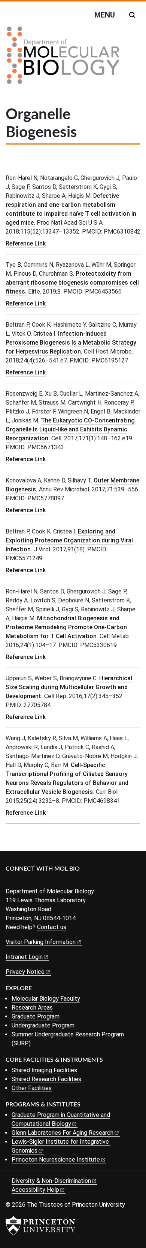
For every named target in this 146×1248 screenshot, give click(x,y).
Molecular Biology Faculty (46, 998)
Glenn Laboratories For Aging (62, 1132)
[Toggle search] (132, 15)
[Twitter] (21, 881)
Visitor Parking (41, 941)
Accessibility (35, 1189)
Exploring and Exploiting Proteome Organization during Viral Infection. (69, 540)
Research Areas (32, 1007)
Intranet (24, 956)
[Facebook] (10, 881)
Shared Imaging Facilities (44, 1070)
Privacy (25, 971)
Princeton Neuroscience (56, 1159)
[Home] (63, 58)
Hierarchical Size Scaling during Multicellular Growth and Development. (69, 687)
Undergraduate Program (43, 1025)
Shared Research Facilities (46, 1079)
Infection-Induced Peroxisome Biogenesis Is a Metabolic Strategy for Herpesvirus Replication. (71, 342)
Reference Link (26, 243)
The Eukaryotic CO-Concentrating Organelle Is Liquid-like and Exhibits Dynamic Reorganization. (70, 429)
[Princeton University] (40, 1225)
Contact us (51, 927)
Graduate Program (36, 1016)
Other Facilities (32, 1088)
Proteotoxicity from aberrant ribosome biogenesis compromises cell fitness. (72, 282)
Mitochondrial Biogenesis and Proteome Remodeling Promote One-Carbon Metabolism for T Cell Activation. (66, 627)
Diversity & (51, 1180)
